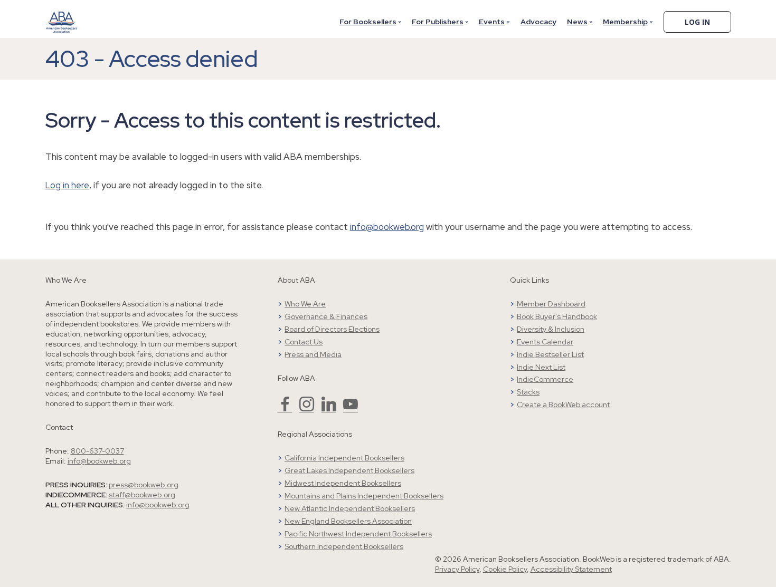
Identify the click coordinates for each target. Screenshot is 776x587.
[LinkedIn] (328, 408)
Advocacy (538, 21)
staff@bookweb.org (142, 494)
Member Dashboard (551, 304)
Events (492, 21)
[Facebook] (285, 408)
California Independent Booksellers (344, 458)
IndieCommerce (545, 379)
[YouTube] (350, 408)
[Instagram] (306, 408)
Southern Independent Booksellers (344, 546)
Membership (625, 21)
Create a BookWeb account (563, 404)
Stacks (528, 392)
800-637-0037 (97, 451)
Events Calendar (545, 342)
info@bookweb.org (387, 227)
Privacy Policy (457, 569)
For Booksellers (367, 21)
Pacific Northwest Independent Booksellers (358, 533)
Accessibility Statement (571, 569)
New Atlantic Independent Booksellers (350, 508)
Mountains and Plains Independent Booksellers (364, 496)
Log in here (67, 185)
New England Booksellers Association (348, 521)
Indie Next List (541, 367)
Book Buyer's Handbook (557, 316)
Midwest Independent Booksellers (343, 483)
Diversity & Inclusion (550, 329)
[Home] (61, 15)
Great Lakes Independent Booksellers (349, 470)
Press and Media (313, 354)
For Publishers (437, 21)
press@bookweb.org (143, 484)
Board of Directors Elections (332, 329)
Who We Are (305, 304)
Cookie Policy (505, 569)
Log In (697, 22)
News (577, 21)
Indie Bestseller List (550, 354)
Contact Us (304, 342)
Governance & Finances (326, 316)
